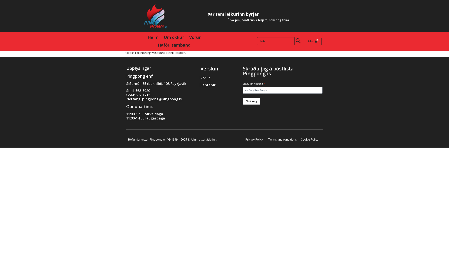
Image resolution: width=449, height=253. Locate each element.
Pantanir (208, 85)
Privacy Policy (254, 139)
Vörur (195, 37)
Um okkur (174, 37)
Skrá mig (251, 101)
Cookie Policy (309, 139)
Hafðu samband (174, 45)
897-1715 (143, 94)
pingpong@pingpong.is (162, 99)
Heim (153, 37)
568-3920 (142, 90)
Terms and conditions (282, 139)
